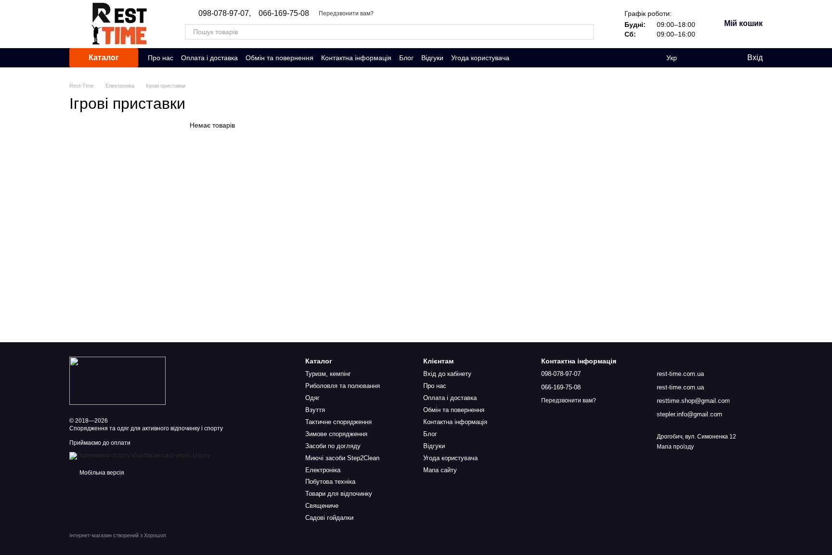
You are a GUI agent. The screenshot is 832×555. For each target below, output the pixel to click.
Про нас (160, 58)
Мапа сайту (440, 470)
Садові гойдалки (329, 517)
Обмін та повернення (279, 58)
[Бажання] (719, 58)
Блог (406, 58)
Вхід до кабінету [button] (447, 373)
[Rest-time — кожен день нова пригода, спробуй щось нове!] (117, 380)
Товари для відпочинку (338, 493)
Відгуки (432, 58)
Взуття (315, 409)
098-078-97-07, (224, 13)
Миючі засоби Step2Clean (342, 458)
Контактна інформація (356, 58)
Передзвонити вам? (346, 13)
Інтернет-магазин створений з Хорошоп (117, 535)
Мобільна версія (101, 472)
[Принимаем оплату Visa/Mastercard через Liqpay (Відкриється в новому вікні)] (139, 455)
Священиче (321, 505)
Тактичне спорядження (338, 422)
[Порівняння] (700, 58)
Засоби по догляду (333, 446)
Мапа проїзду (675, 446)
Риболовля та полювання (342, 385)
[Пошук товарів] (586, 31)
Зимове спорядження (336, 434)
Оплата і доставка (209, 58)
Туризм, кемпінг (328, 373)
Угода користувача (480, 58)
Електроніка (322, 470)
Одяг (312, 397)
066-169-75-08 (284, 13)
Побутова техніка (330, 481)
